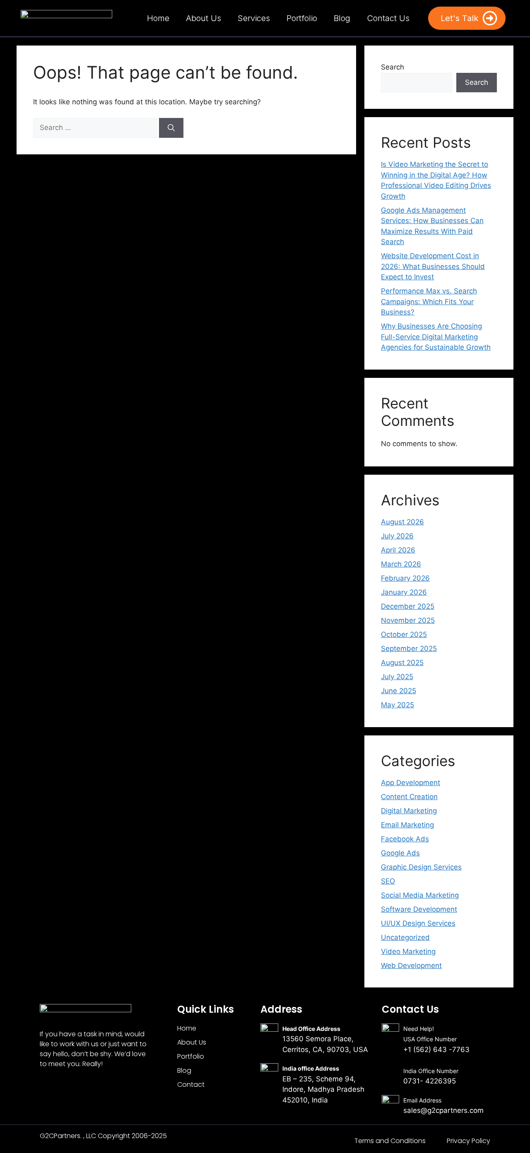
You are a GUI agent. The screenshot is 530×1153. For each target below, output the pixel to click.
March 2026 (401, 564)
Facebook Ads (405, 839)
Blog (342, 18)
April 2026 (398, 550)
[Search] (171, 128)
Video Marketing (408, 951)
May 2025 (397, 705)
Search (392, 67)
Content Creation (409, 797)
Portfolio (302, 18)
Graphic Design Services (421, 867)
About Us (203, 18)
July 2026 (397, 536)
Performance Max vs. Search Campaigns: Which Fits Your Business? (429, 301)
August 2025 (402, 662)
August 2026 (402, 522)
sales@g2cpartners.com (443, 1110)
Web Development (411, 965)
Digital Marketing (409, 811)
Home (158, 18)
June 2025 (398, 691)
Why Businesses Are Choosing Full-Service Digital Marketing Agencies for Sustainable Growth (436, 336)
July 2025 (397, 677)
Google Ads (400, 853)
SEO (388, 881)
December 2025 (407, 606)
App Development (410, 782)
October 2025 (404, 634)
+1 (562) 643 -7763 (436, 1049)
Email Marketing (407, 825)
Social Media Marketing (420, 895)
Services (254, 18)
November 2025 (408, 620)
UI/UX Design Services (418, 923)
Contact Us (388, 18)
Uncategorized (405, 937)
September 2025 (409, 648)
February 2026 (405, 578)
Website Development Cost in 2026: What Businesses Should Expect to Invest (433, 266)
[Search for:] (96, 127)
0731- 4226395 (429, 1081)
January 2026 (404, 592)
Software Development (419, 909)
